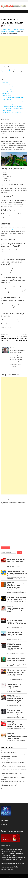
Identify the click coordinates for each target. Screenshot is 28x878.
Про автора (4, 824)
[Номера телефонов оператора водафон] (10, 838)
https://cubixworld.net (6, 71)
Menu (4, 11)
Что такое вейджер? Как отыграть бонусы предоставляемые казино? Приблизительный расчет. (13, 867)
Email (2, 540)
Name (2, 533)
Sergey (5, 25)
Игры (2, 16)
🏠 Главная (4, 29)
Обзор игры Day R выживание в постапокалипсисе (13, 781)
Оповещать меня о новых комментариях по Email (13, 528)
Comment (3, 507)
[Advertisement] (14, 50)
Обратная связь (5, 827)
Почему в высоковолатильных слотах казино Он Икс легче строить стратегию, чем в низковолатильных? (13, 756)
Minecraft (11, 229)
